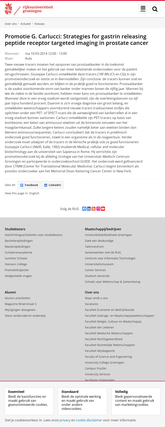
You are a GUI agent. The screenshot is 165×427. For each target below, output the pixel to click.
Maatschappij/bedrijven (103, 229)
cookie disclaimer (89, 420)
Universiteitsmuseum (99, 264)
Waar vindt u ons (96, 298)
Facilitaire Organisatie (99, 380)
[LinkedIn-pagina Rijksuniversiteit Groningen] (89, 209)
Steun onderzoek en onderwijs (25, 316)
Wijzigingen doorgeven (20, 310)
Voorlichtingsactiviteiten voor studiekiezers (34, 235)
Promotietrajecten (17, 270)
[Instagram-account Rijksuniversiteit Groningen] (98, 209)
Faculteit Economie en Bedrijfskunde (109, 310)
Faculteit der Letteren (99, 327)
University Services (97, 374)
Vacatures (91, 304)
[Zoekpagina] (155, 9)
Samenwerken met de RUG (103, 252)
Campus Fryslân (95, 368)
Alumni (10, 292)
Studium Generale (97, 276)
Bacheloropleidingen (19, 241)
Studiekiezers (15, 229)
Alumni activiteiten (17, 298)
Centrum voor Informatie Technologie (110, 258)
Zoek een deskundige (99, 241)
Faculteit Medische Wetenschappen (109, 333)
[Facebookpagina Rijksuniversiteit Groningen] (84, 209)
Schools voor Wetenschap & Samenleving (112, 282)
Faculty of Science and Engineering (108, 357)
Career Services (95, 270)
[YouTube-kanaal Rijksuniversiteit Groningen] (103, 209)
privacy (65, 420)
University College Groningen (104, 362)
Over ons (11, 24)
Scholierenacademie (18, 252)
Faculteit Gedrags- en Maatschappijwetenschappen (119, 316)
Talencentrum (94, 246)
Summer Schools (16, 258)
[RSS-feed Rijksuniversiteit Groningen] (94, 209)
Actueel (26, 24)
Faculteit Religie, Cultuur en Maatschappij (113, 321)
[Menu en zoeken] (143, 9)
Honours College (16, 264)
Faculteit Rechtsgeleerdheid (104, 339)
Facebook (31, 185)
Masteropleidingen (17, 246)
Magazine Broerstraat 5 (20, 304)
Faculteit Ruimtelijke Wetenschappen (110, 345)
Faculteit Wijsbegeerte (100, 351)
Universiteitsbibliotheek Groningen (108, 235)
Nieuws (40, 24)
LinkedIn (55, 185)
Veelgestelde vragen (18, 276)
